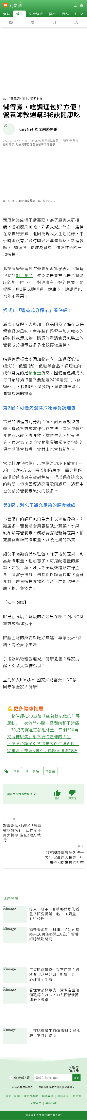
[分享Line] (33, 22)
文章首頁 (35, 1103)
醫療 (52, 13)
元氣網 (15, 98)
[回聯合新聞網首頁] (5, 5)
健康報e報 (22, 1078)
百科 (65, 13)
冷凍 (47, 407)
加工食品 (24, 275)
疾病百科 (63, 1096)
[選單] (81, 5)
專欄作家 (51, 1103)
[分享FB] (11, 22)
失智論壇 (36, 13)
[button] (81, 14)
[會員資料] (75, 5)
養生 (19, 13)
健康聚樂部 (31, 1096)
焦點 (6, 13)
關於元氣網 (13, 1096)
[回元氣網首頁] (15, 5)
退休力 (77, 1096)
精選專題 (47, 1096)
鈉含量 (35, 373)
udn (5, 98)
